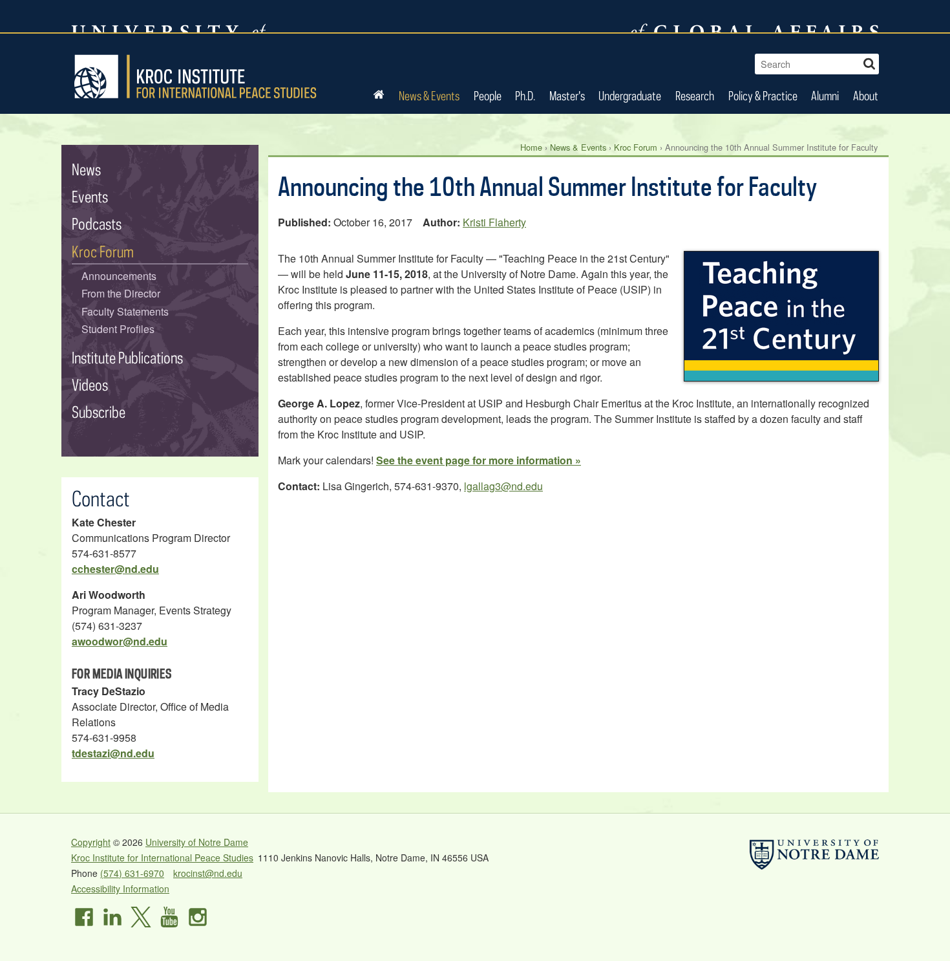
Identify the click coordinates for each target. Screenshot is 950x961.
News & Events (429, 95)
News (86, 169)
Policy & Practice (762, 95)
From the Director (120, 293)
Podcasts (96, 223)
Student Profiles (117, 329)
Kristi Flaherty (494, 222)
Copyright (91, 842)
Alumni (825, 95)
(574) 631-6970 (132, 873)
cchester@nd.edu (115, 568)
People (487, 95)
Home (531, 147)
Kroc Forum (635, 147)
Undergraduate (629, 95)
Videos (90, 384)
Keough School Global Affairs (755, 16)
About (865, 95)
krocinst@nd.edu (207, 873)
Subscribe (98, 411)
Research (694, 95)
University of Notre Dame (196, 842)
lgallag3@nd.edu (503, 486)
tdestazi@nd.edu (113, 753)
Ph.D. (525, 95)
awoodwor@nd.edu (119, 641)
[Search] (869, 62)
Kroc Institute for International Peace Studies (195, 76)
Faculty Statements (125, 311)
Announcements (118, 276)
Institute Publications (127, 357)
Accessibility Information (120, 888)
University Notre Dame (168, 16)
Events (90, 196)
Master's (567, 95)
